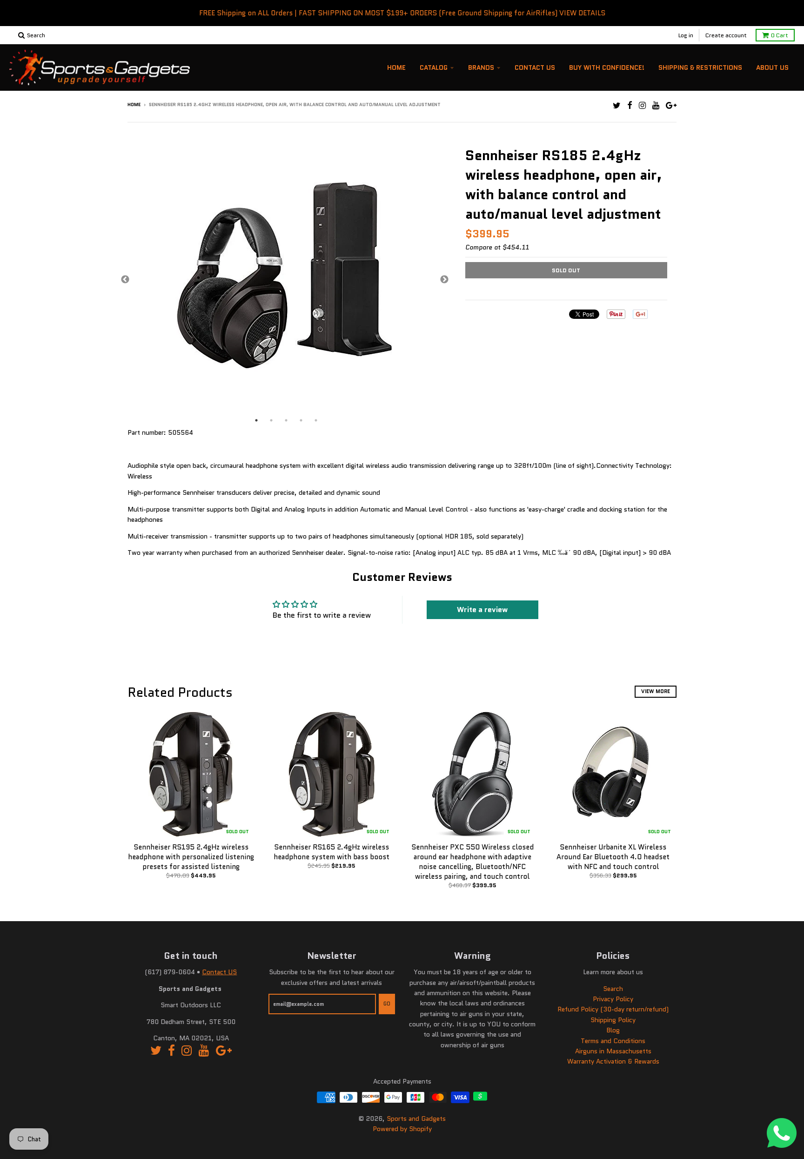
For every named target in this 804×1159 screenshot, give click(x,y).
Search (613, 988)
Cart (779, 35)
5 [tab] (316, 420)
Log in (685, 35)
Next (444, 279)
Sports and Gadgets (416, 1118)
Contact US (219, 972)
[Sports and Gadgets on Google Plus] (671, 105)
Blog (613, 1030)
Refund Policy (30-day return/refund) (613, 1009)
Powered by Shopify (402, 1128)
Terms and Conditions (613, 1040)
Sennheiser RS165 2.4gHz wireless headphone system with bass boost (331, 852)
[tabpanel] (284, 280)
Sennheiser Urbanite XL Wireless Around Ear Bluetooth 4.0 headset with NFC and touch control (613, 857)
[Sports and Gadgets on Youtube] (655, 105)
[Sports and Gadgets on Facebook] (629, 105)
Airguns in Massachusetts (613, 1051)
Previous (125, 279)
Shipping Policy (613, 1019)
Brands (481, 67)
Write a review (482, 609)
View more (655, 691)
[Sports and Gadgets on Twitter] (617, 105)
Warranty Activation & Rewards (613, 1061)
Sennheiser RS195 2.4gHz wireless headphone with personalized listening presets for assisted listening (191, 857)
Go (386, 1003)
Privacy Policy (613, 999)
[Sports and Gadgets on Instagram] (642, 105)
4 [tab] (301, 420)
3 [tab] (286, 420)
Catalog (434, 67)
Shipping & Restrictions (700, 67)
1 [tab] (256, 420)
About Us (772, 67)
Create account (726, 35)
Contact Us (535, 67)
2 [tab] (271, 420)
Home (396, 67)
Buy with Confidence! (606, 67)
